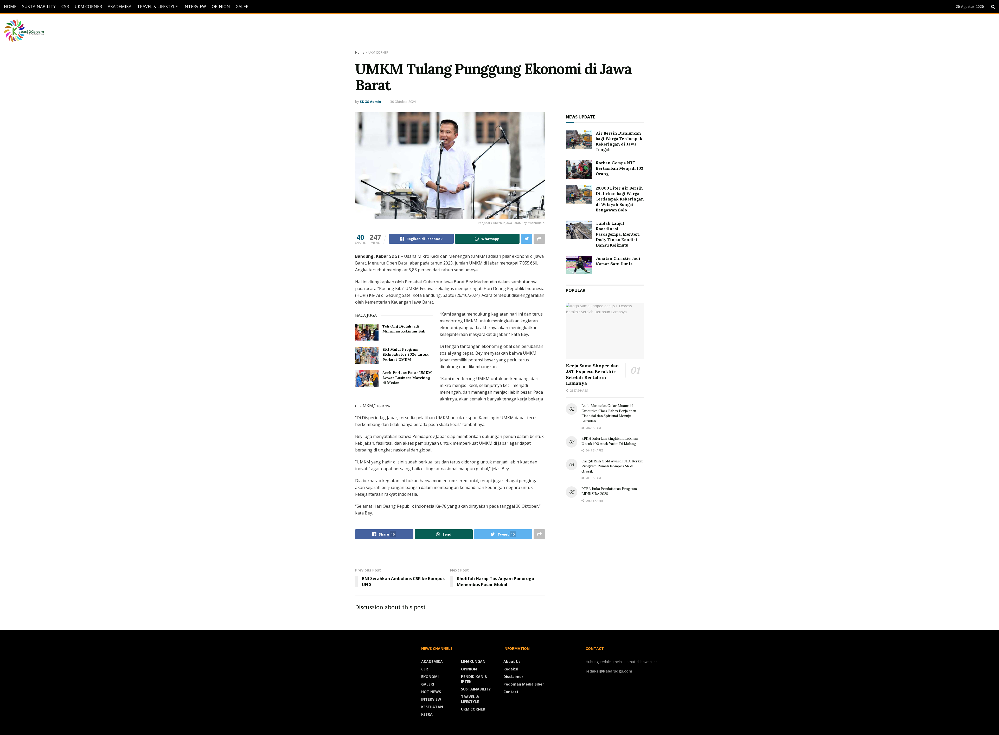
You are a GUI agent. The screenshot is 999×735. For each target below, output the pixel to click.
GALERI (243, 6)
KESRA (427, 714)
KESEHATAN (432, 706)
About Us (512, 661)
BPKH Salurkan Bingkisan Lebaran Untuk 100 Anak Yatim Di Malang (609, 441)
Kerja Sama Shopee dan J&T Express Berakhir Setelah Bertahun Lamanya (592, 374)
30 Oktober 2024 (403, 101)
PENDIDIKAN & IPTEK (474, 679)
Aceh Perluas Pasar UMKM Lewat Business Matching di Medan (407, 377)
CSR (65, 6)
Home (359, 52)
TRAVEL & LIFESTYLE (157, 6)
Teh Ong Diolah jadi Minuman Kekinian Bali (404, 329)
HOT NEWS (431, 691)
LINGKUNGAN (473, 661)
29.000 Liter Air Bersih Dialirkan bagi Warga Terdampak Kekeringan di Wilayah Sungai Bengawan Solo (620, 199)
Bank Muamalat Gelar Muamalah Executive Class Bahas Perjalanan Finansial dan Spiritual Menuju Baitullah (608, 413)
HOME (10, 6)
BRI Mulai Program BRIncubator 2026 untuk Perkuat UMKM (405, 354)
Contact (510, 691)
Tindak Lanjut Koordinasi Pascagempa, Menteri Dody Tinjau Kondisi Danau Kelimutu (618, 234)
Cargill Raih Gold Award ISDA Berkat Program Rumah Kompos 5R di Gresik (612, 466)
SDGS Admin (370, 101)
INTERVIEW (194, 6)
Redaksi (510, 669)
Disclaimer (513, 676)
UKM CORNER (88, 6)
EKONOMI (430, 676)
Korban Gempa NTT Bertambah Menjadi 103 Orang (619, 168)
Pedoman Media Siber (523, 684)
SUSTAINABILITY (39, 6)
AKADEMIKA (119, 6)
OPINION (221, 6)
